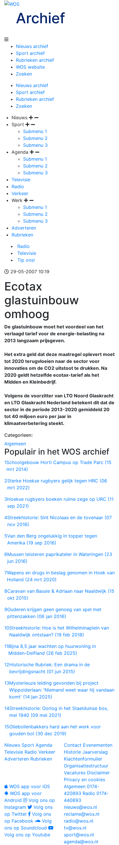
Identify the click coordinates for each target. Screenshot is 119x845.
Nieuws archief (32, 46)
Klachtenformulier (83, 759)
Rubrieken (22, 235)
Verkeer (20, 193)
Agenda (44, 745)
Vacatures (74, 772)
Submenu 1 (35, 131)
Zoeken (24, 74)
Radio (18, 186)
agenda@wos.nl (81, 841)
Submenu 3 (35, 145)
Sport (28, 745)
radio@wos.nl (78, 821)
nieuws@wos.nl (80, 807)
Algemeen (15, 443)
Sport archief (30, 53)
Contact (72, 745)
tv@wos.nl (75, 828)
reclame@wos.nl (81, 814)
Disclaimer (98, 772)
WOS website (30, 67)
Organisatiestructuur (86, 766)
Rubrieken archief (35, 60)
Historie (72, 752)
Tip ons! (25, 260)
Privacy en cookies (84, 779)
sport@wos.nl (79, 835)
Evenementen (97, 745)
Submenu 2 (35, 138)
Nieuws (12, 745)
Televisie (21, 179)
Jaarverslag (95, 752)
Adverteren (24, 228)
